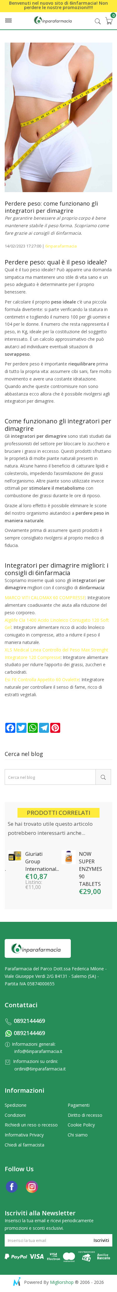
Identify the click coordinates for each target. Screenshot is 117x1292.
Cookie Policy (81, 1125)
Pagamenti (79, 1105)
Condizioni (15, 1115)
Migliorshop (62, 1282)
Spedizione (16, 1105)
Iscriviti (101, 1240)
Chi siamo (78, 1135)
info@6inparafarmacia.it (38, 1051)
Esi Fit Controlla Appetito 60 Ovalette (42, 679)
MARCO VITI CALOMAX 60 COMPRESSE (45, 597)
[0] (108, 20)
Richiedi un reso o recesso (31, 1125)
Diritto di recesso (85, 1115)
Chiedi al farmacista (24, 1145)
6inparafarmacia (61, 246)
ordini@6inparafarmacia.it (40, 1069)
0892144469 (29, 1020)
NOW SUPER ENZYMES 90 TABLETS (90, 868)
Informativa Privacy (24, 1135)
